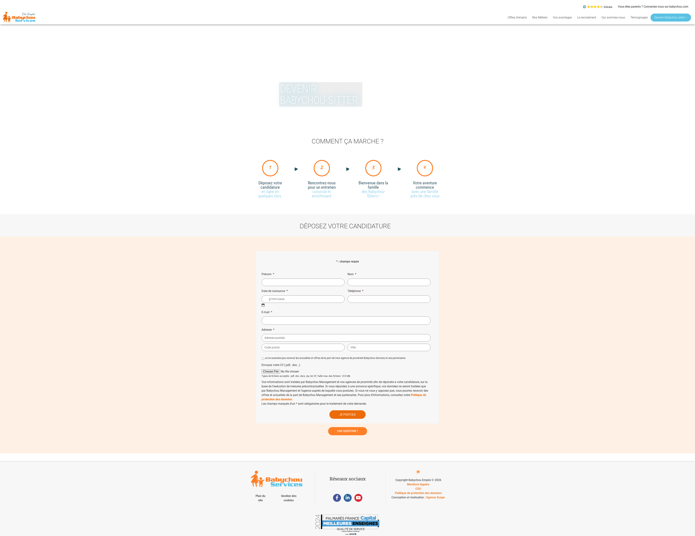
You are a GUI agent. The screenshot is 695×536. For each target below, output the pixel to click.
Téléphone (355, 291)
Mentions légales (418, 484)
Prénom (268, 274)
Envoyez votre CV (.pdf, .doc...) (281, 365)
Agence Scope (435, 497)
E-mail (267, 312)
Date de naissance (275, 291)
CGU (418, 488)
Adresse (268, 329)
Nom (352, 274)
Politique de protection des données (418, 493)
